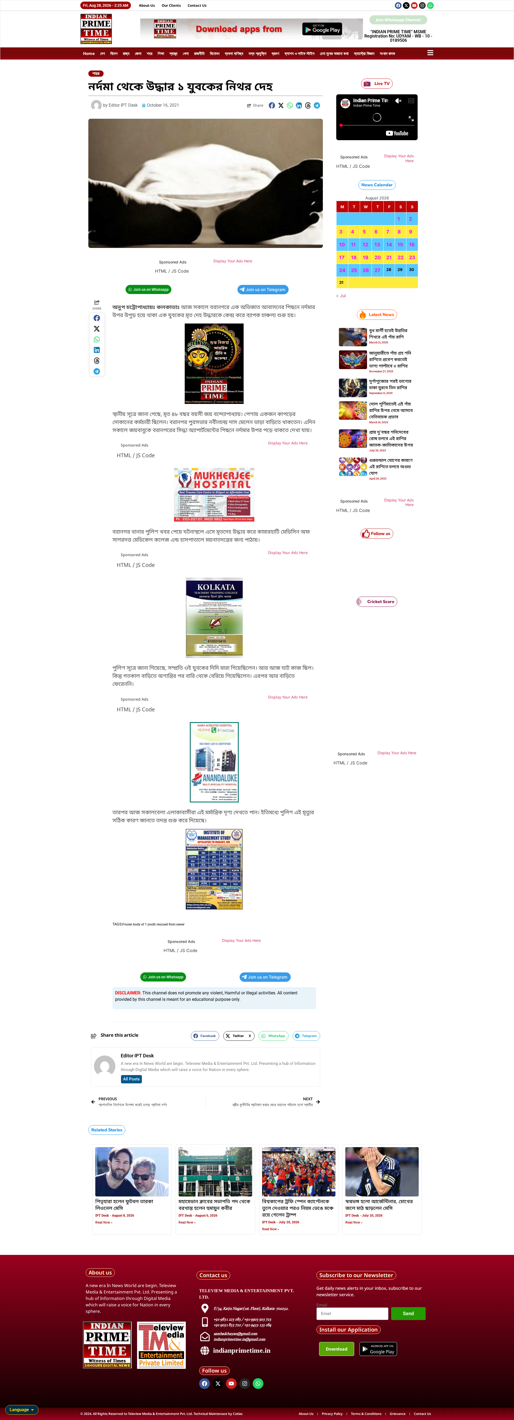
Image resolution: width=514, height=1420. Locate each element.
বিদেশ (114, 53)
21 (389, 257)
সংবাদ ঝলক (387, 53)
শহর (149, 53)
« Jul (341, 295)
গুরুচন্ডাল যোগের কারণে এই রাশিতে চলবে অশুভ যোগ (391, 467)
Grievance (398, 1413)
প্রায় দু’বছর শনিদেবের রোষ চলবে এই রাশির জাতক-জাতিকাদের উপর (391, 439)
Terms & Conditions (366, 1413)
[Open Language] (32, 1410)
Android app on (382, 1346)
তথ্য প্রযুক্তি (257, 53)
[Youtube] (414, 5)
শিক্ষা (161, 53)
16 (412, 244)
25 (354, 270)
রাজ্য (126, 53)
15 (400, 244)
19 (365, 257)
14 (389, 244)
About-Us (147, 5)
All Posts (131, 1079)
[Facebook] (398, 5)
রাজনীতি (199, 53)
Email (321, 1305)
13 (377, 244)
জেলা (138, 53)
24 (342, 270)
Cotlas (238, 1413)
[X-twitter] (406, 5)
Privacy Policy (332, 1413)
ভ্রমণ (275, 53)
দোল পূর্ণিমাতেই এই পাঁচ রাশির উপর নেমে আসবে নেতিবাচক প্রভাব (391, 411)
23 (412, 257)
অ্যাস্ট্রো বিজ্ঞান (364, 53)
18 (354, 257)
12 (365, 244)
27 (377, 270)
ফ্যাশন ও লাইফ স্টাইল (300, 53)
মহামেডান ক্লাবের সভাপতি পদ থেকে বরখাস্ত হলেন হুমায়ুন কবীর (214, 1205)
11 (353, 244)
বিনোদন (215, 53)
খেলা (186, 53)
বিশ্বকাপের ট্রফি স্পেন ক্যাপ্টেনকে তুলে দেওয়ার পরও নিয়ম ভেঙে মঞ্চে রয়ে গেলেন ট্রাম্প (298, 1208)
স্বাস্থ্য (173, 53)
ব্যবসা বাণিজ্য (234, 53)
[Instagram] (422, 5)
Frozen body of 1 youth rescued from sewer (153, 924)
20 (378, 257)
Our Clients (171, 5)
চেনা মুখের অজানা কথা (334, 53)
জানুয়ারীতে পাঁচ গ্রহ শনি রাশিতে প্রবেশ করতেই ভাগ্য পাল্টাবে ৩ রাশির (390, 360)
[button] (272, 105)
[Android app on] (365, 1349)
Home (89, 53)
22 (400, 257)
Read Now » (103, 1222)
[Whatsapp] (430, 5)
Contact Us (197, 5)
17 (342, 257)
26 (366, 270)
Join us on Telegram (265, 289)
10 (342, 244)
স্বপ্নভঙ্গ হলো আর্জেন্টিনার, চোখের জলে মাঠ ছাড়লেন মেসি (379, 1205)
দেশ (102, 53)
